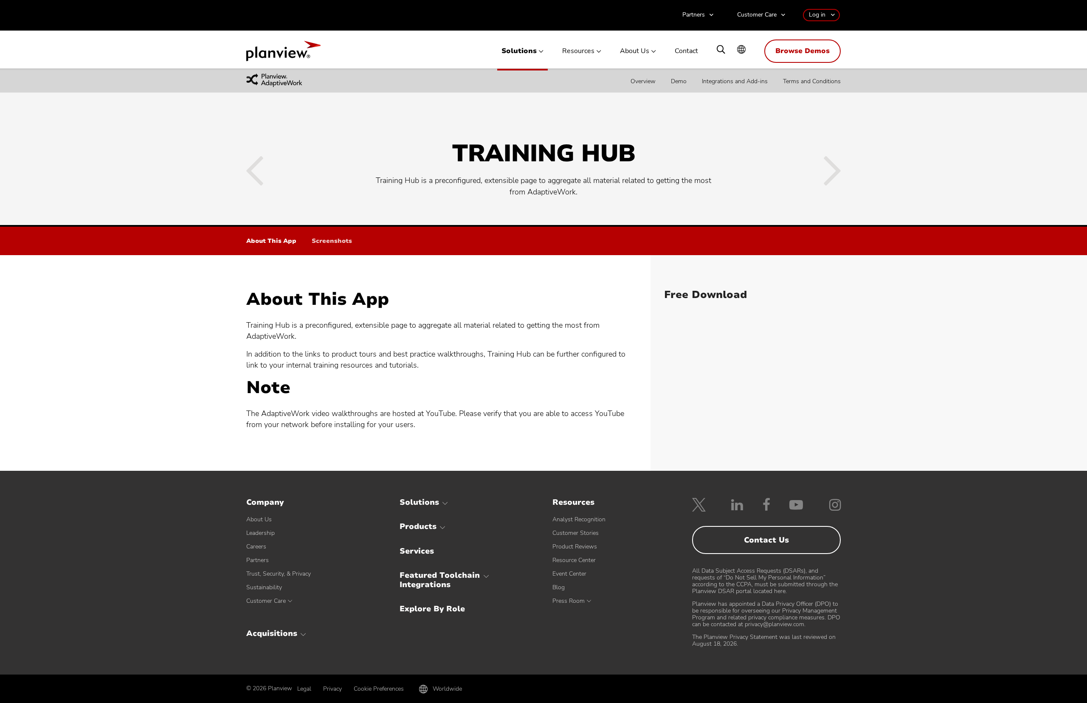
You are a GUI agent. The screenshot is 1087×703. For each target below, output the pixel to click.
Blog (558, 587)
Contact (686, 51)
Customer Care (757, 15)
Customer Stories (575, 533)
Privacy (332, 689)
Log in (817, 15)
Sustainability (264, 587)
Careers (256, 547)
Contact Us (766, 540)
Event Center (569, 574)
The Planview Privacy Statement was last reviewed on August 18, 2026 (764, 640)
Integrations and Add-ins (735, 81)
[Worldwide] (741, 50)
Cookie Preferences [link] (379, 689)
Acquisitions (271, 633)
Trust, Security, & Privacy (278, 574)
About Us (634, 51)
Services (417, 551)
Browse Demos (802, 51)
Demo (679, 81)
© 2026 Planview (269, 688)
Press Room (568, 601)
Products (418, 526)
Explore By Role (432, 609)
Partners (693, 15)
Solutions (519, 51)
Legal (304, 689)
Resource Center (574, 560)
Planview (283, 53)
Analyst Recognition (578, 519)
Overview (643, 81)
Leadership (260, 533)
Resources (578, 51)
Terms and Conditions (812, 81)
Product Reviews (574, 547)
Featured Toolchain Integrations (440, 580)
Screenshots (332, 241)
